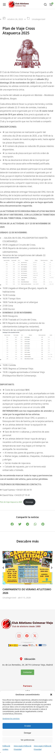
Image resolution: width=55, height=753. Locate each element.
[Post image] (27, 567)
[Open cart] (50, 4)
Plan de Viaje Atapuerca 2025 (11, 502)
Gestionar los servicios (11, 719)
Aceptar (27, 726)
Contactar (27, 672)
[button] (51, 694)
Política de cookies (6, 747)
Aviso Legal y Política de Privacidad (22, 747)
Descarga (29, 502)
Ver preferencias (27, 740)
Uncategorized (38, 19)
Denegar (27, 733)
